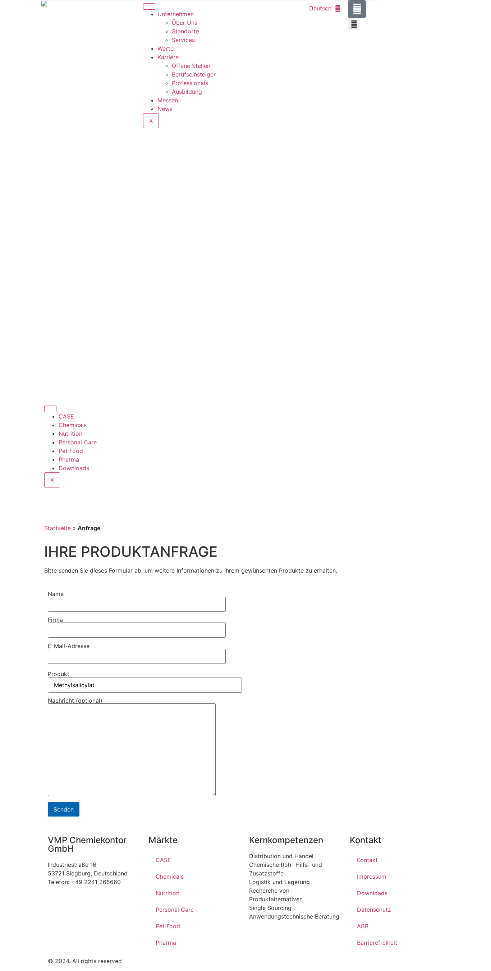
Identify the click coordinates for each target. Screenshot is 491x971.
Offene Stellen (191, 65)
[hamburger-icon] (149, 6)
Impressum (371, 876)
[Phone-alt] (357, 9)
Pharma (69, 459)
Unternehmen (175, 14)
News (165, 108)
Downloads (74, 468)
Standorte (185, 31)
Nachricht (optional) (75, 701)
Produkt (58, 674)
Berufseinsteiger (194, 74)
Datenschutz (374, 909)
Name (56, 594)
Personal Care (78, 442)
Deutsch (320, 8)
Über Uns (184, 22)
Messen (167, 100)
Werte (165, 48)
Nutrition (70, 433)
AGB (362, 926)
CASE (66, 416)
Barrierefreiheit (377, 942)
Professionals (190, 83)
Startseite (57, 528)
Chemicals (73, 425)
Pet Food (71, 450)
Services (183, 39)
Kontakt (367, 860)
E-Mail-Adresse (69, 646)
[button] (354, 24)
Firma (55, 620)
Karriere (168, 57)
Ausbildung (187, 91)
